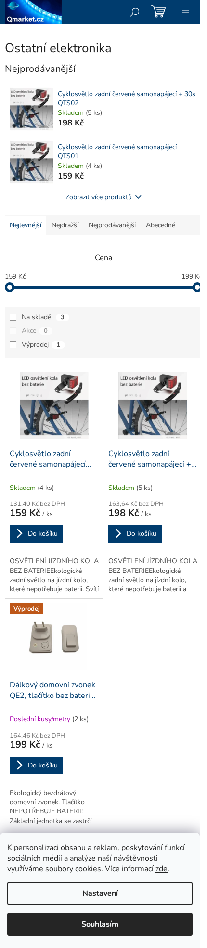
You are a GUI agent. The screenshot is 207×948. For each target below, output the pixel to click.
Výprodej (41, 344)
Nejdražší (65, 225)
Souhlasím (99, 924)
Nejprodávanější (112, 225)
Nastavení (100, 893)
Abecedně (160, 225)
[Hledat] (134, 12)
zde (161, 869)
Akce (35, 330)
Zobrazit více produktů (98, 197)
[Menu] (185, 12)
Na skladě (43, 316)
